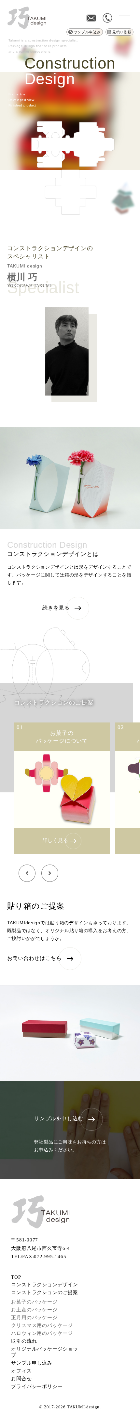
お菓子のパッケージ (34, 1301)
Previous (27, 873)
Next (50, 873)
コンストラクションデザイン (44, 1284)
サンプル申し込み (31, 1363)
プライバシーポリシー (37, 1386)
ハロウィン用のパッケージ (42, 1333)
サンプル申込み (87, 32)
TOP (16, 1277)
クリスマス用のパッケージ (42, 1325)
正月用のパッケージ (34, 1317)
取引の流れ (24, 1341)
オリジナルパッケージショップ (44, 1352)
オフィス (21, 1370)
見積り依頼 (122, 32)
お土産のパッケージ (34, 1309)
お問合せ (21, 1378)
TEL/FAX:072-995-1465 (38, 1256)
